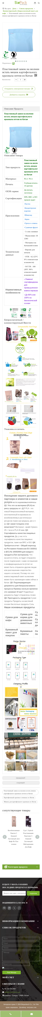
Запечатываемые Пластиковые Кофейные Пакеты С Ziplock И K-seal (28, 836)
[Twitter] (14, 908)
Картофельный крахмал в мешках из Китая (19, 797)
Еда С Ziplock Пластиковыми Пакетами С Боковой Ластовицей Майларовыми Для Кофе (14, 839)
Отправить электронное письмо (17, 89)
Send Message (11, 972)
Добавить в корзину (17, 95)
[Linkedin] (9, 908)
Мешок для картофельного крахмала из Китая (20, 802)
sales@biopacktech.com (12, 992)
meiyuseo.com (31, 1007)
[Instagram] (19, 908)
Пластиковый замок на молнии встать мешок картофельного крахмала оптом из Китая (20, 792)
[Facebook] (4, 908)
